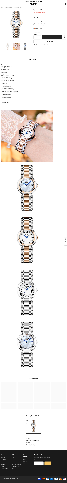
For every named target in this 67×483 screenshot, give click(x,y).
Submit (48, 463)
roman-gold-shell (27, 445)
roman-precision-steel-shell (29, 445)
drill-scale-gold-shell (31, 445)
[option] (16, 24)
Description (32, 59)
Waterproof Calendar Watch (32, 440)
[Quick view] (27, 424)
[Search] (5, 4)
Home (2, 7)
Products (7, 7)
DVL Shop (40, 15)
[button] (1, 46)
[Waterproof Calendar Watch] (33, 426)
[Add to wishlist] (64, 37)
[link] (8, 406)
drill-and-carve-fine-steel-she (34, 445)
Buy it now (50, 41)
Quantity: (35, 34)
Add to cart (51, 37)
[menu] (2, 4)
